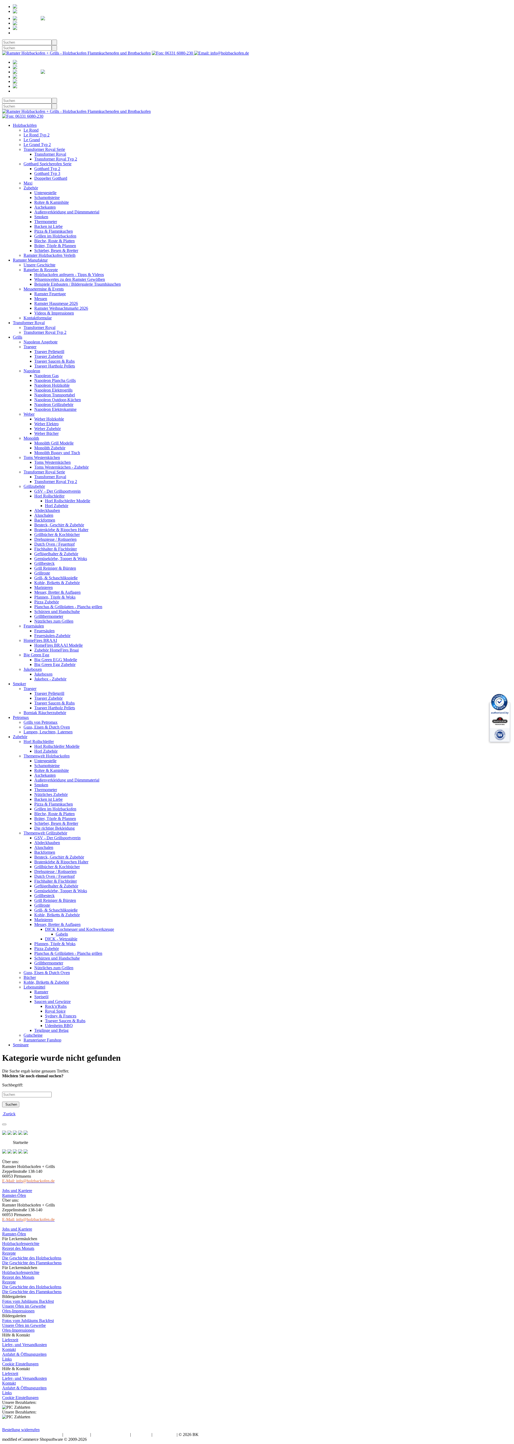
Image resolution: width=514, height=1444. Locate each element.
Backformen (44, 520)
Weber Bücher (46, 433)
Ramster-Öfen (14, 1195)
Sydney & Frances (60, 1016)
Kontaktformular (38, 318)
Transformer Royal (50, 154)
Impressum (141, 1434)
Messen (40, 298)
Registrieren (48, 6)
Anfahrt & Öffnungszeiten (24, 1354)
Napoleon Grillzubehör (53, 404)
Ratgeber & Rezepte (41, 269)
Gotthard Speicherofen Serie (47, 164)
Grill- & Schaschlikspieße (56, 578)
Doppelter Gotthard (50, 178)
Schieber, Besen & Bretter (56, 250)
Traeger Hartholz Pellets (54, 366)
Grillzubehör (34, 486)
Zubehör (31, 188)
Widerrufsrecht (76, 1434)
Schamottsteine (47, 197)
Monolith (31, 438)
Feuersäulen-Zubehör (52, 635)
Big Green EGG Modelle (55, 659)
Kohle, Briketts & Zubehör (57, 582)
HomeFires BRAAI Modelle (58, 645)
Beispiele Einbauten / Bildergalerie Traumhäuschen (77, 284)
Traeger (30, 346)
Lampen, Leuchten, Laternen (48, 732)
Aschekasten (45, 207)
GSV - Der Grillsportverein (57, 491)
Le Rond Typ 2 (37, 135)
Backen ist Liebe (48, 226)
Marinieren (43, 587)
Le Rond (31, 130)
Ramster (41, 992)
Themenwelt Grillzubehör (45, 833)
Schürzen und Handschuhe (57, 611)
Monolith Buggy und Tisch (57, 452)
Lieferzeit (10, 1340)
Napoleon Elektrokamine (55, 409)
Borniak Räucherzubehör (45, 712)
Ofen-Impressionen (18, 1311)
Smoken (41, 217)
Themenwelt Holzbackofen (47, 756)
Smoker (19, 683)
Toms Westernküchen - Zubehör (61, 467)
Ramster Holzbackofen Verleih (49, 255)
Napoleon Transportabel (54, 395)
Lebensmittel (34, 987)
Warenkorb (49, 23)
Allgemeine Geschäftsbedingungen (31, 1434)
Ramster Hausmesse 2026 (56, 303)
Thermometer (45, 221)
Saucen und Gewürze (52, 1001)
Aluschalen (43, 515)
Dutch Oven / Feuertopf (54, 544)
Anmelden (36, 11)
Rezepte (9, 1253)
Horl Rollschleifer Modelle (67, 501)
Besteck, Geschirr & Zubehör (59, 525)
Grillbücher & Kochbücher (57, 534)
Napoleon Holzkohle (52, 385)
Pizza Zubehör (46, 602)
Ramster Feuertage (50, 294)
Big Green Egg (36, 655)
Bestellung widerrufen (21, 1429)
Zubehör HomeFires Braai (56, 650)
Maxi (28, 183)
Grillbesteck (44, 563)
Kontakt (9, 1349)
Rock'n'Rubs (56, 1006)
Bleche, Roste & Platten (54, 241)
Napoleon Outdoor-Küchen (57, 399)
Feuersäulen (34, 626)
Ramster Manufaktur (30, 260)
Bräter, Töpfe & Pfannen (55, 245)
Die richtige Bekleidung (54, 828)
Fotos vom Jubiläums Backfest (28, 1301)
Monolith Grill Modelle (54, 443)
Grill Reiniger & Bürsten (55, 568)
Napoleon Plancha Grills (55, 380)
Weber (29, 414)
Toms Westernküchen (42, 457)
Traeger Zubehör (48, 356)
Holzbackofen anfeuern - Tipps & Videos (69, 274)
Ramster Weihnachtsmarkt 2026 (61, 308)
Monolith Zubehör (49, 448)
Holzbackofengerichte (20, 1243)
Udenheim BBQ (59, 1025)
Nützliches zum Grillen (53, 621)
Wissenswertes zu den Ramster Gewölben (69, 279)
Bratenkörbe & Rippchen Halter (61, 529)
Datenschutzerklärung (110, 1434)
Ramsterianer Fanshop (42, 1040)
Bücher (30, 977)
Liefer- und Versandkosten (24, 1344)
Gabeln (62, 934)
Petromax (21, 717)
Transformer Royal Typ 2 (55, 159)
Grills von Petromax (41, 722)
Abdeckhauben (47, 510)
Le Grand (32, 139)
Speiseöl (41, 996)
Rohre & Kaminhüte (51, 202)
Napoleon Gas (46, 375)
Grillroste (42, 573)
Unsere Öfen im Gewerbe (24, 1306)
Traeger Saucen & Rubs (54, 361)
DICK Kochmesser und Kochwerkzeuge (79, 929)
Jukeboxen (33, 669)
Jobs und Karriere (17, 1190)
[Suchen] (54, 42)
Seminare (21, 1045)
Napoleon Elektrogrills (53, 390)
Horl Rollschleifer (49, 496)
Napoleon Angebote (41, 342)
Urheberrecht (164, 1434)
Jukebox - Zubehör (50, 679)
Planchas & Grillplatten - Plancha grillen (68, 606)
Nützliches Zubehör (51, 794)
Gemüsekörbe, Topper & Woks (60, 558)
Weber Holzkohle (49, 419)
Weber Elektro (46, 424)
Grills (17, 337)
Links (7, 1359)
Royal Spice (55, 1011)
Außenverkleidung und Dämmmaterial (66, 212)
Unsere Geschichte (39, 265)
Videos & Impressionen (54, 313)
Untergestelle (45, 192)
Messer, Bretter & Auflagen (57, 592)
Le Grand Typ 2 (37, 144)
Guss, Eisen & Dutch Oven (47, 727)
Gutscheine (33, 1035)
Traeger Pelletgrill (49, 351)
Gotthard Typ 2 (47, 168)
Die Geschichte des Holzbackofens (31, 1258)
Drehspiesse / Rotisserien (55, 539)
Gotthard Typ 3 (47, 173)
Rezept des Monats (18, 1248)
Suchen (10, 1104)
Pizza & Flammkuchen (53, 231)
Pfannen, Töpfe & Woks (54, 597)
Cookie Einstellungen (20, 1364)
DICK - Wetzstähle (61, 939)
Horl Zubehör (56, 505)
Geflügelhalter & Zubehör (56, 553)
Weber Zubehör (47, 428)
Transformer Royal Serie (44, 149)
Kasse (40, 28)
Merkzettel (76, 18)
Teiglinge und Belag (51, 1030)
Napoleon (32, 371)
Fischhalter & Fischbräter (55, 549)
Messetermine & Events (44, 289)
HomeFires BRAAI (40, 640)
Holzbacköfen (25, 125)
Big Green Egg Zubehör (54, 664)
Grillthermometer (48, 616)
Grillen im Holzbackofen (55, 236)
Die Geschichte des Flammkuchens (32, 1263)
